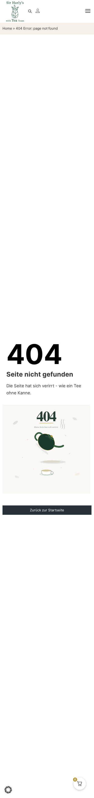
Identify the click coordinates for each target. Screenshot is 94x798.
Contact (47, 523)
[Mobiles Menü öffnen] (85, 13)
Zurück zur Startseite (47, 510)
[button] (8, 790)
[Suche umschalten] (29, 11)
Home (7, 28)
